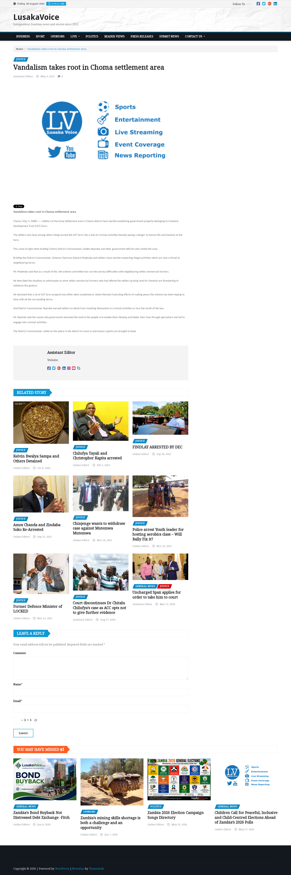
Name (17, 684)
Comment (19, 653)
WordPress (62, 868)
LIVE (74, 36)
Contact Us (194, 36)
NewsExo (78, 868)
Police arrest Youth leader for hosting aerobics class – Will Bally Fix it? (158, 534)
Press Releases (142, 36)
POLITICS (92, 36)
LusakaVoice (36, 17)
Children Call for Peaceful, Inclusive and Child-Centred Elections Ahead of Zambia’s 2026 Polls (246, 817)
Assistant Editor (23, 76)
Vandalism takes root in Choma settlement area (56, 48)
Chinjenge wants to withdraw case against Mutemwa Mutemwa (99, 528)
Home (19, 48)
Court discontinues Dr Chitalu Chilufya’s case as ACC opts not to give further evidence (99, 608)
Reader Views (114, 36)
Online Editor (21, 468)
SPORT (40, 36)
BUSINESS (23, 36)
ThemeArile (96, 868)
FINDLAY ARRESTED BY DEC (157, 447)
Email (17, 701)
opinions (57, 36)
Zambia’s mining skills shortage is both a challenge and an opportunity (110, 823)
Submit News (169, 36)
